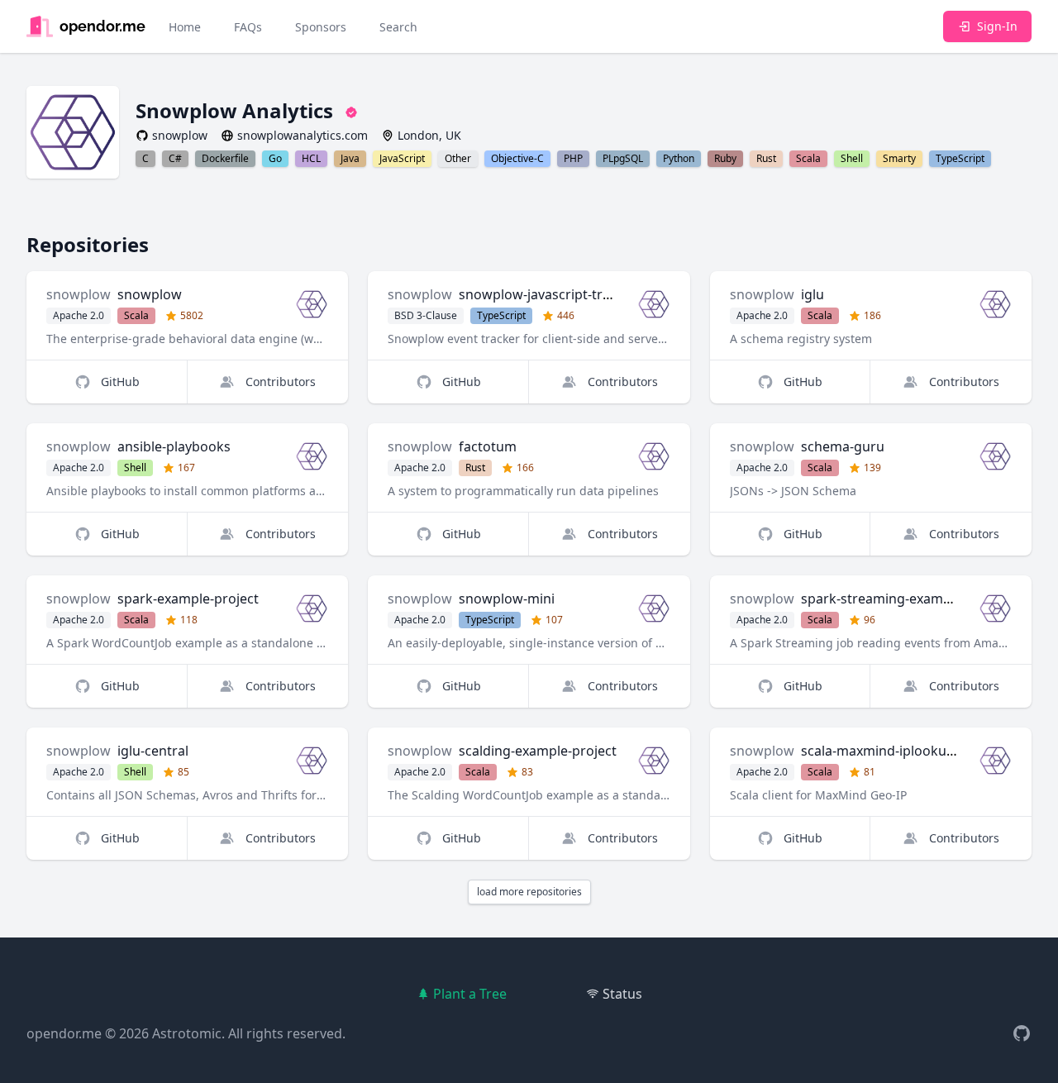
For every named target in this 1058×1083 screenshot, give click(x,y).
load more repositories (529, 892)
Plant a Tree (470, 994)
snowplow (78, 294)
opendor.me (64, 1033)
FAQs (248, 27)
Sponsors (320, 27)
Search (398, 27)
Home (185, 27)
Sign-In (997, 26)
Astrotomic (187, 1033)
